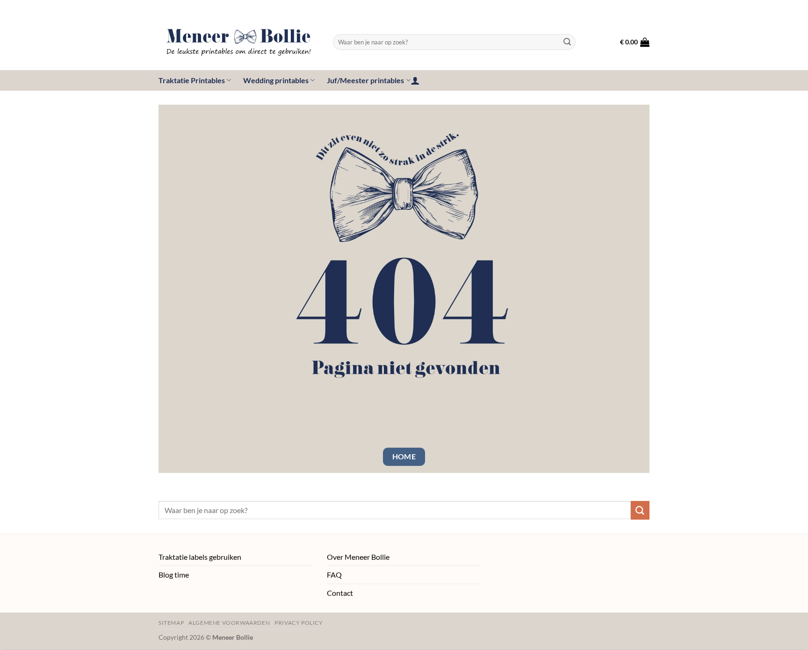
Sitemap (171, 622)
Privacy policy (298, 622)
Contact (340, 592)
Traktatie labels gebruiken (200, 556)
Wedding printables (276, 80)
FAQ (334, 574)
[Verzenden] (567, 42)
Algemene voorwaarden (229, 622)
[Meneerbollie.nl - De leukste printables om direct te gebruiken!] (239, 42)
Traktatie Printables (192, 80)
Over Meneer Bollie (358, 556)
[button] (634, 42)
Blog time (174, 574)
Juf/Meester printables (365, 80)
